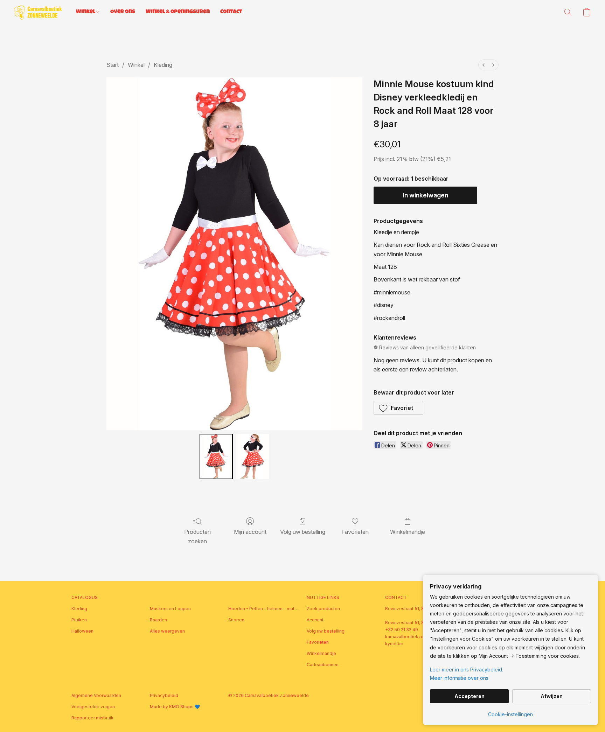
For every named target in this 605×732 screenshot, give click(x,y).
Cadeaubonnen (323, 664)
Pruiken (79, 619)
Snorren (236, 619)
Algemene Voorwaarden (96, 695)
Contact (231, 12)
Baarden (158, 619)
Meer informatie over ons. (459, 678)
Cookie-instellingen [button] (510, 714)
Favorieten (355, 531)
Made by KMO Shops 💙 (175, 706)
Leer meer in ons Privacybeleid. (466, 669)
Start (112, 64)
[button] (38, 12)
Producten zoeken (197, 536)
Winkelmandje (407, 531)
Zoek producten (323, 608)
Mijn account (250, 531)
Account (315, 619)
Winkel (86, 12)
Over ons (122, 12)
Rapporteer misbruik (92, 717)
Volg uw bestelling (302, 531)
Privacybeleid (164, 695)
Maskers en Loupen (170, 608)
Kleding (163, 64)
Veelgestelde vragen (93, 706)
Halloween (82, 631)
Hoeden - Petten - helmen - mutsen (263, 608)
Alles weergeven (167, 631)
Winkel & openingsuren (178, 12)
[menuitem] (483, 65)
